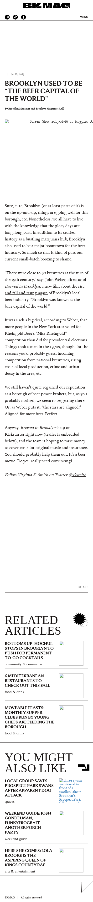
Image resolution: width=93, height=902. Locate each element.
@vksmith (77, 475)
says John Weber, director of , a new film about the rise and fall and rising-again (45, 286)
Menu (84, 16)
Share (83, 587)
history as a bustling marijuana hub (36, 239)
